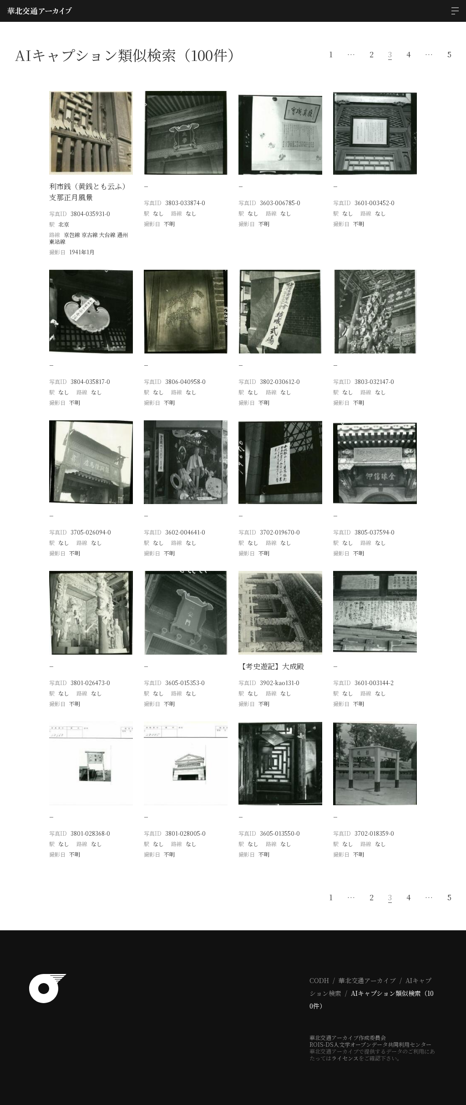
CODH (319, 980)
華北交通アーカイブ (367, 980)
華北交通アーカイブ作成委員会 (347, 1037)
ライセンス (345, 1058)
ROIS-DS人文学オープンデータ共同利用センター (370, 1044)
